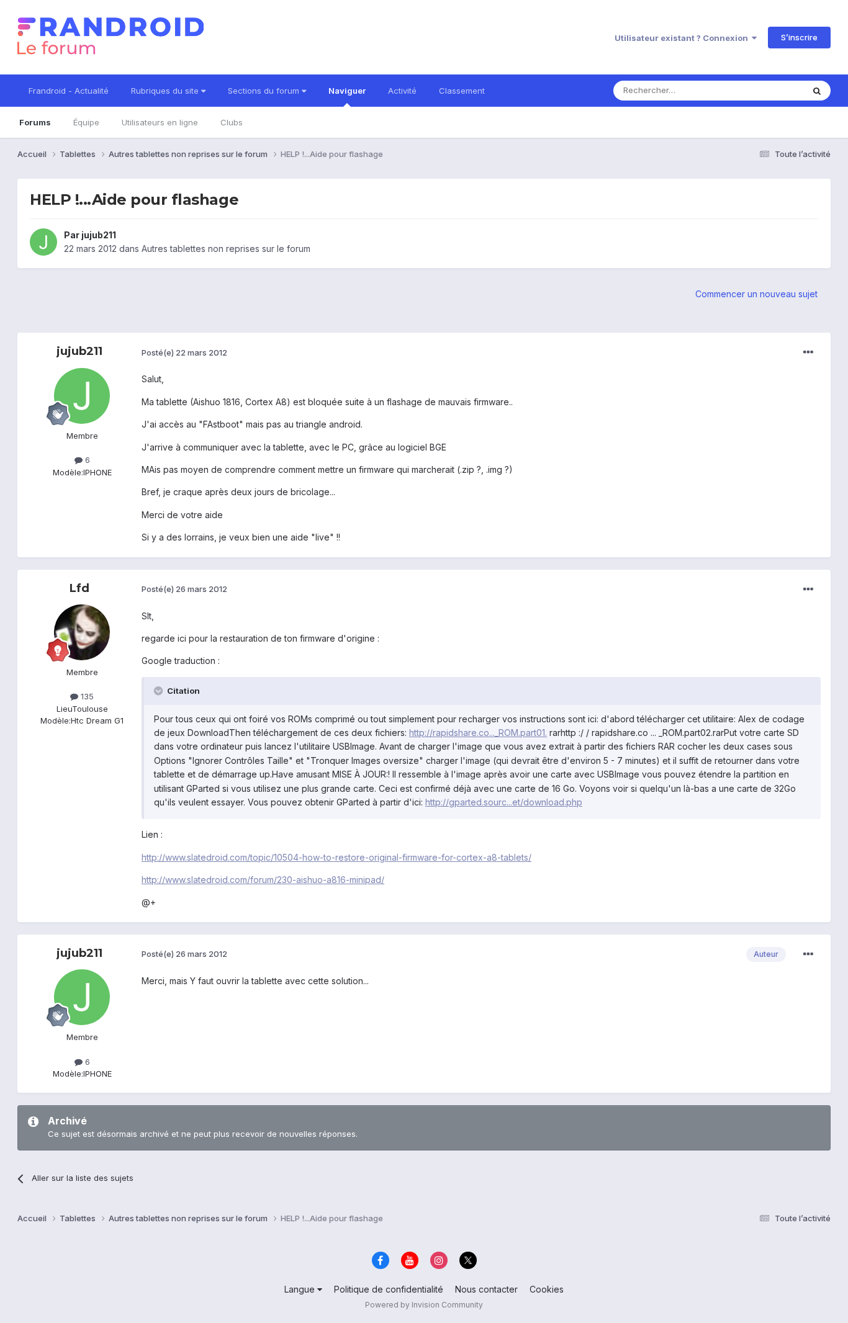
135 (86, 696)
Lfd (79, 588)
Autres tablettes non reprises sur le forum (226, 248)
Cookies (547, 1289)
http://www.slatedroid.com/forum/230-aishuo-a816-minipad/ (263, 879)
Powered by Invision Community (424, 1304)
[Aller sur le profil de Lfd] (82, 632)
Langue (300, 1289)
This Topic (767, 90)
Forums (35, 122)
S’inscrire (799, 37)
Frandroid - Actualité (69, 91)
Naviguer (347, 91)
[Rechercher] (817, 91)
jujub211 (98, 235)
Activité (402, 91)
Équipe (86, 122)
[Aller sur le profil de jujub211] (43, 242)
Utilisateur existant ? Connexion (683, 38)
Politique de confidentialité (388, 1289)
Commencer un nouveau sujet (756, 294)
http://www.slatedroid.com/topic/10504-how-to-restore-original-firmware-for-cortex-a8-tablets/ (336, 857)
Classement (462, 91)
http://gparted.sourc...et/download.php (503, 802)
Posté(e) (184, 352)
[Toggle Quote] (159, 691)
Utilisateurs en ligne (160, 122)
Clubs (231, 122)
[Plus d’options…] (808, 352)
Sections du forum (265, 91)
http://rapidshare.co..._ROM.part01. (478, 732)
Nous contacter (486, 1289)
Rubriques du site (166, 91)
